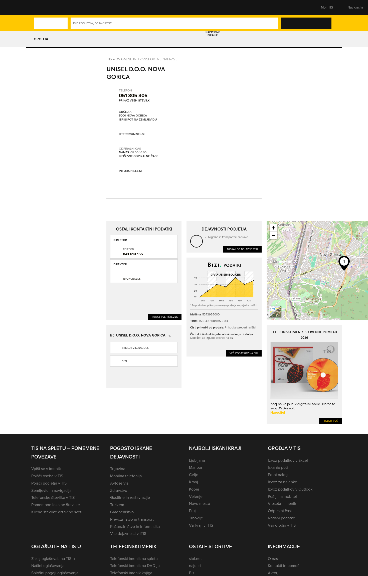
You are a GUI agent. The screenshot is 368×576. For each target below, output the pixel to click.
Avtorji (273, 573)
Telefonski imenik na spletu (134, 558)
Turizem (117, 505)
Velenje (196, 496)
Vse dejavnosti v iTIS (128, 533)
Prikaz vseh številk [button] (134, 100)
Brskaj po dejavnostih (242, 249)
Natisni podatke (281, 518)
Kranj (193, 482)
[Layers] (275, 311)
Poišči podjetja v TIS (49, 483)
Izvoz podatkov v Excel (288, 460)
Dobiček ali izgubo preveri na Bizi (212, 337)
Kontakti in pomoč (283, 565)
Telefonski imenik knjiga (131, 573)
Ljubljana (197, 460)
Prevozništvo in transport (132, 519)
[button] (40, 7)
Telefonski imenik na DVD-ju (135, 565)
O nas (273, 558)
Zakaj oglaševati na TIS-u (53, 558)
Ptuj (192, 511)
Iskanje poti (278, 467)
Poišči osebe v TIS (47, 476)
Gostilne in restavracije (130, 497)
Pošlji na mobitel (282, 496)
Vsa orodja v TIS (282, 525)
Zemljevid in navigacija (51, 490)
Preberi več (330, 421)
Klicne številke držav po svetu (57, 512)
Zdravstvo (118, 490)
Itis (109, 59)
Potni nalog (278, 475)
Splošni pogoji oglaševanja (54, 573)
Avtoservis (119, 483)
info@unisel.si (130, 171)
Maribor (195, 467)
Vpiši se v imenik (46, 469)
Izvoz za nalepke (282, 482)
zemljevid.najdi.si (135, 347)
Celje (193, 475)
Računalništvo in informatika (135, 526)
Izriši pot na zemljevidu (138, 120)
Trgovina (117, 469)
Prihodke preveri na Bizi (240, 327)
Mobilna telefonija (126, 476)
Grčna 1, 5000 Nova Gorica (133, 114)
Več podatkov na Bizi (244, 353)
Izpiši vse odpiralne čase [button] (138, 156)
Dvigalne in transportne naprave (146, 59)
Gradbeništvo (122, 512)
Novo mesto (199, 503)
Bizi (124, 361)
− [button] (273, 235)
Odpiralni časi (280, 511)
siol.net (195, 558)
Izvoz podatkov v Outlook (290, 489)
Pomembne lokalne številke (55, 505)
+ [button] (273, 228)
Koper (194, 489)
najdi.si (195, 565)
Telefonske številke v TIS (53, 497)
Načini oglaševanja (47, 565)
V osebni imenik (282, 503)
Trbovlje (196, 518)
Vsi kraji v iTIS (201, 525)
